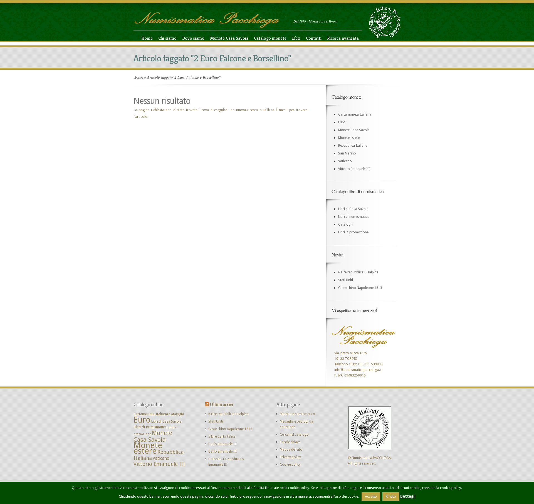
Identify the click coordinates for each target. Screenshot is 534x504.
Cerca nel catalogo (294, 434)
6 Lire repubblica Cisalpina (358, 272)
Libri (296, 38)
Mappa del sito (291, 449)
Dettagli (408, 496)
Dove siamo (193, 38)
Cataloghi (345, 224)
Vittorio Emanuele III (354, 169)
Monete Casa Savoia (229, 38)
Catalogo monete (270, 38)
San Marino (347, 153)
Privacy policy (290, 457)
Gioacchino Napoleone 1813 (360, 288)
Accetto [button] (371, 496)
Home (147, 38)
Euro (341, 122)
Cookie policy (290, 464)
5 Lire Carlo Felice (221, 436)
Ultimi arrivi (221, 404)
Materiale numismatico (297, 414)
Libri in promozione (353, 232)
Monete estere (349, 138)
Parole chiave (290, 442)
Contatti (314, 38)
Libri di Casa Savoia (353, 209)
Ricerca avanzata (343, 38)
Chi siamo (167, 38)
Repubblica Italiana (352, 146)
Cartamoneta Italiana (354, 114)
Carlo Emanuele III (222, 444)
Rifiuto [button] (391, 496)
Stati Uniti (345, 280)
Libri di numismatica (353, 217)
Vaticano (345, 161)
